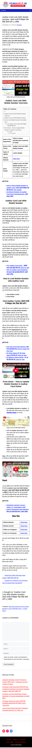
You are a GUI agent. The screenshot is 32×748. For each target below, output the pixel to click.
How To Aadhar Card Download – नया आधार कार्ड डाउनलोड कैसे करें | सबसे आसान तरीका (17, 272)
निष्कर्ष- (11, 131)
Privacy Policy (9, 742)
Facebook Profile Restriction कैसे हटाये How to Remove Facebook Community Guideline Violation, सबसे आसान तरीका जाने (15, 689)
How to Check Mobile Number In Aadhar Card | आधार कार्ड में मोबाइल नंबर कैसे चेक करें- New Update (18, 188)
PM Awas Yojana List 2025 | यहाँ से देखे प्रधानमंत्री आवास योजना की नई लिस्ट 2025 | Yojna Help (14, 703)
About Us (9, 739)
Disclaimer (23, 739)
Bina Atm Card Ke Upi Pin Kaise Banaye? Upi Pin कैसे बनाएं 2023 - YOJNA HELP (15, 609)
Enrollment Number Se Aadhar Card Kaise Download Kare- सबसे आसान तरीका (17, 194)
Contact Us (16, 739)
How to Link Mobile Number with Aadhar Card (15, 121)
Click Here (16, 159)
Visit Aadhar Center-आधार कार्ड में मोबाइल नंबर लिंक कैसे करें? (16, 124)
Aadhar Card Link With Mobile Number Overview (15, 115)
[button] (30, 10)
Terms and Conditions (20, 742)
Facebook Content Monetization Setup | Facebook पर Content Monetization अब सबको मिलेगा (15, 696)
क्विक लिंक (13, 133)
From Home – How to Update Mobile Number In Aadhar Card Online (14, 129)
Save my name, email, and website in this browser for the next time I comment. (16, 658)
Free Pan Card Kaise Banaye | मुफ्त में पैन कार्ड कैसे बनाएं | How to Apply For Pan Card (18, 349)
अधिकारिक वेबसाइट (12, 412)
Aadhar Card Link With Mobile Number (15, 118)
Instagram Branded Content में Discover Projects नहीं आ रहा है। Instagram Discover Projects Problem (15, 682)
